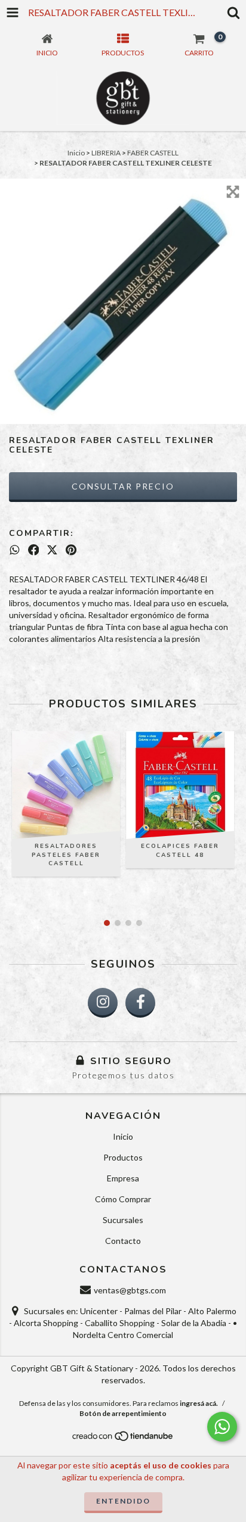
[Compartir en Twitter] (52, 550)
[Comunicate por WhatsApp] (222, 1427)
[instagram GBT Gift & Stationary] (103, 1003)
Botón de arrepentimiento (123, 1413)
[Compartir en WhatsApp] (14, 550)
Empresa (123, 1178)
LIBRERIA (106, 152)
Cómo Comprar (123, 1199)
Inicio (76, 152)
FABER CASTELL (153, 152)
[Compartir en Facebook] (33, 550)
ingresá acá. (199, 1403)
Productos (123, 1157)
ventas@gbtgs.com (130, 1290)
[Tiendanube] (123, 1438)
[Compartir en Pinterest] (71, 550)
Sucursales (123, 1220)
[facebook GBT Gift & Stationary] (140, 1003)
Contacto (123, 1241)
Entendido (123, 1500)
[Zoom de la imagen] (233, 192)
